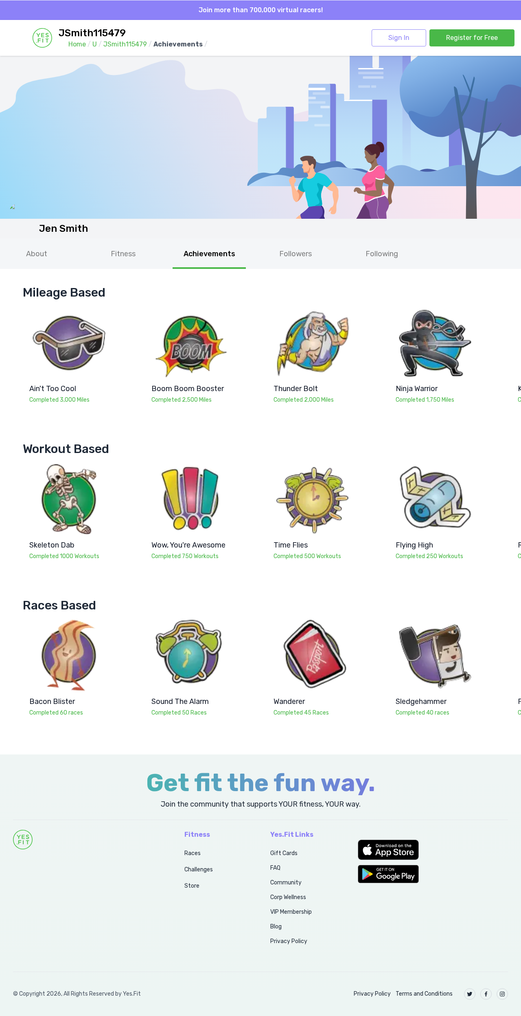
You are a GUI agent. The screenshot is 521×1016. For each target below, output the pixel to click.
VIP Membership (291, 911)
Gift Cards (284, 853)
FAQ (275, 867)
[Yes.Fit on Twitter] (469, 994)
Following (382, 253)
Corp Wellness (288, 897)
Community (286, 882)
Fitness (123, 253)
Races (192, 853)
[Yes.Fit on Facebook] (486, 994)
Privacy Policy (288, 941)
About (36, 253)
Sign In (398, 38)
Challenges (198, 869)
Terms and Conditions (424, 993)
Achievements (209, 253)
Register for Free (472, 38)
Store (191, 885)
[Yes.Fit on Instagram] (502, 994)
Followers (295, 253)
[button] (433, 850)
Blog (276, 926)
